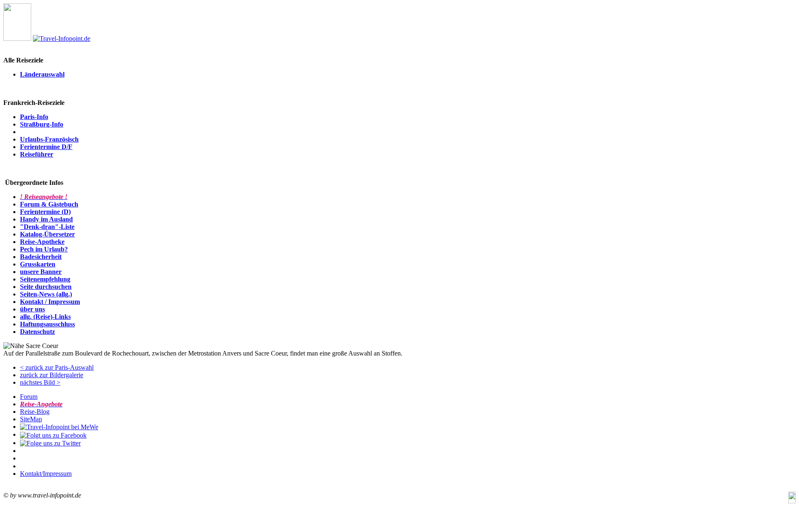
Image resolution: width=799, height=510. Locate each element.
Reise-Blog (35, 411)
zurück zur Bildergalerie (51, 374)
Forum (28, 396)
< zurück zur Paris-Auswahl (57, 367)
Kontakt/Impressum (46, 473)
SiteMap (31, 419)
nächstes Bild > (40, 382)
